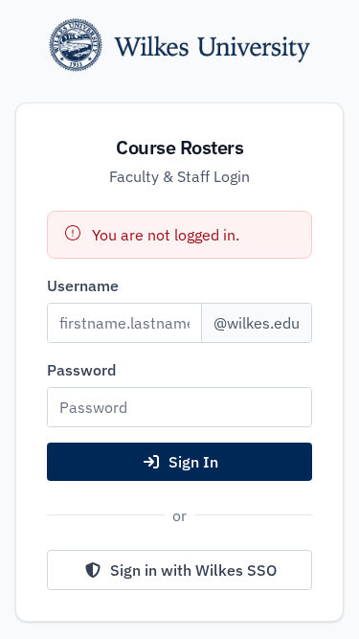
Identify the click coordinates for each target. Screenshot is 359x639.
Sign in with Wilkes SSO (193, 570)
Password (81, 369)
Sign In (193, 461)
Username (83, 285)
